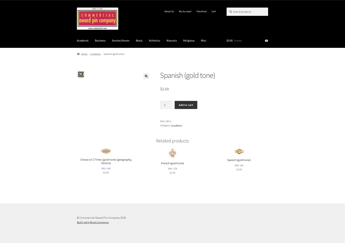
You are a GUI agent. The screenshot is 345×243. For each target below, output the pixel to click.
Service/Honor (121, 40)
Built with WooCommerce (93, 222)
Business (100, 40)
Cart (213, 11)
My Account (185, 11)
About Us (169, 11)
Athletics (154, 40)
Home (84, 54)
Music (139, 40)
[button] (146, 76)
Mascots (172, 40)
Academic (83, 40)
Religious (189, 40)
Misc (203, 40)
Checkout (201, 11)
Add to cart (186, 105)
